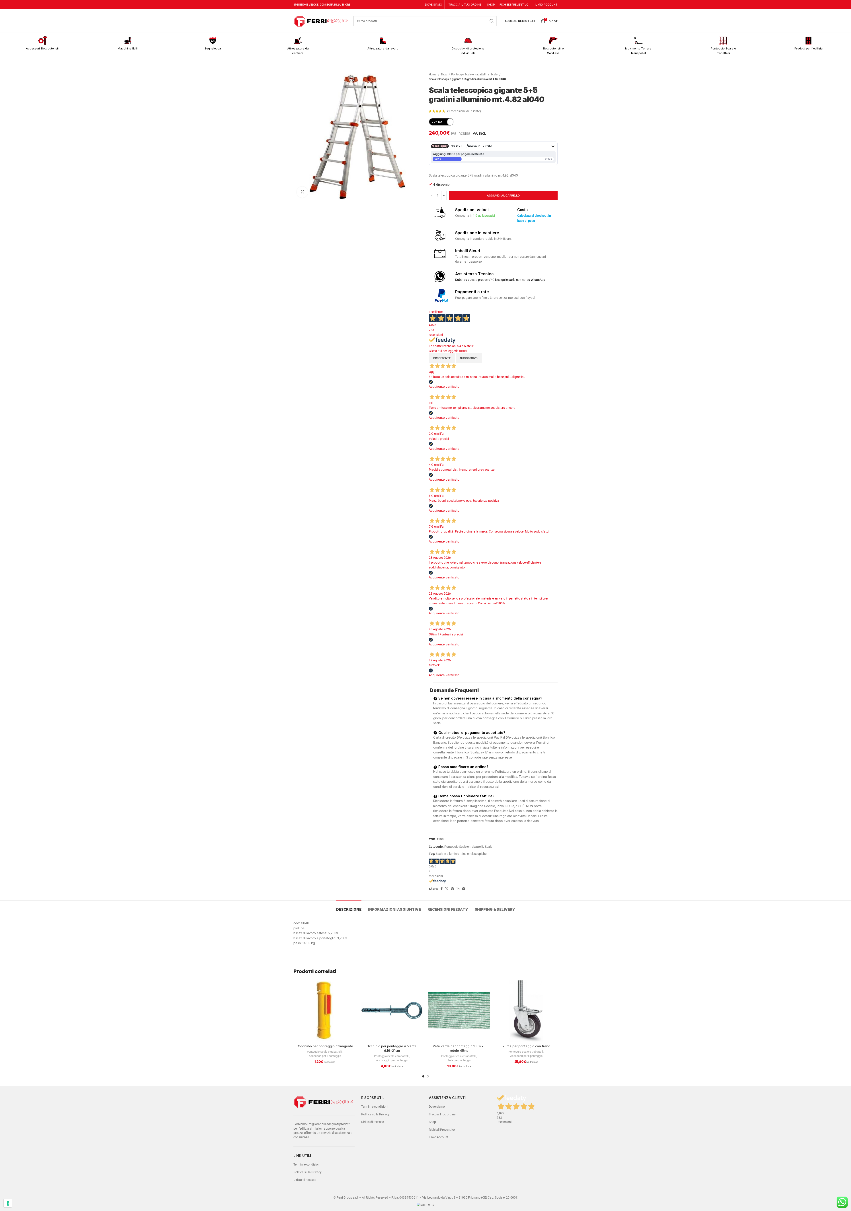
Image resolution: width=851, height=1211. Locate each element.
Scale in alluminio (447, 853)
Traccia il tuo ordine (442, 1114)
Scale (494, 74)
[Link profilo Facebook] (441, 889)
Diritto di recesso (304, 1180)
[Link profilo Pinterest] (452, 889)
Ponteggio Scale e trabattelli (469, 74)
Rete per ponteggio (459, 1060)
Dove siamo (437, 1106)
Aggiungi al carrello (503, 195)
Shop (444, 74)
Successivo (469, 358)
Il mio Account (438, 1137)
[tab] (348, 907)
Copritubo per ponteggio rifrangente (325, 1046)
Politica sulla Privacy (307, 1172)
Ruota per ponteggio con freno (526, 1046)
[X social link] (447, 889)
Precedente (442, 358)
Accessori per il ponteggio (325, 1056)
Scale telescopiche (473, 853)
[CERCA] (492, 21)
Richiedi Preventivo (442, 1129)
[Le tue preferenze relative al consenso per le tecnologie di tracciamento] (8, 1203)
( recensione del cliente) (464, 111)
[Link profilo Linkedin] (458, 889)
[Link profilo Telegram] (463, 889)
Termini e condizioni (306, 1164)
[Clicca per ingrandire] (302, 192)
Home (433, 74)
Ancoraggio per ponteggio (392, 1060)
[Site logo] (321, 20)
